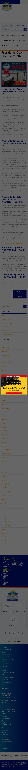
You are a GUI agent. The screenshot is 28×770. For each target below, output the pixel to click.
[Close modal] (25, 377)
